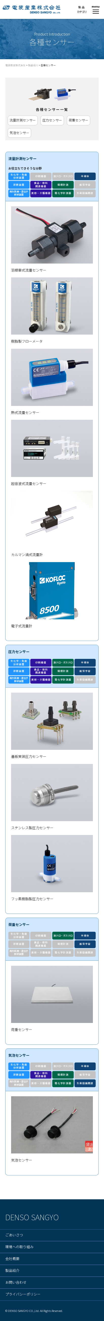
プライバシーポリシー (23, 1294)
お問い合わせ (16, 1282)
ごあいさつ (14, 1235)
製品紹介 (12, 1270)
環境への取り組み (19, 1247)
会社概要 (12, 1259)
